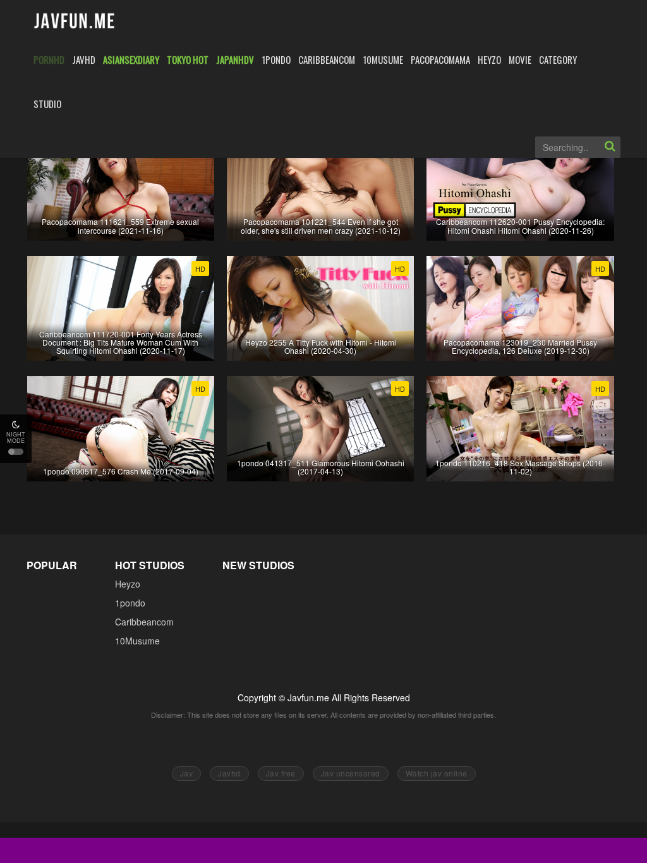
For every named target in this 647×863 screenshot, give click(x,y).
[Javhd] (75, 22)
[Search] (609, 147)
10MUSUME (383, 59)
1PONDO (276, 59)
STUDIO (47, 104)
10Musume (137, 640)
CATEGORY (558, 59)
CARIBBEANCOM (326, 59)
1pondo (130, 602)
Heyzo (127, 583)
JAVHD (83, 59)
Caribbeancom (144, 621)
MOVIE (520, 59)
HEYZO (489, 59)
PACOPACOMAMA (440, 59)
